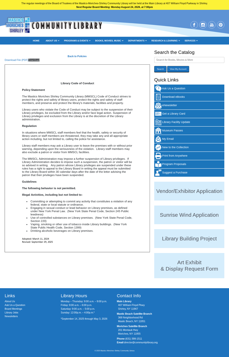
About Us (10, 301)
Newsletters (11, 316)
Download (34, 60)
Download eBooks (173, 96)
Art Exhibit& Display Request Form (189, 265)
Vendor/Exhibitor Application (189, 191)
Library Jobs (11, 312)
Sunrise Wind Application (189, 215)
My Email (167, 138)
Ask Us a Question (173, 88)
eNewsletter (169, 105)
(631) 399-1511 (133, 338)
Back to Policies (77, 56)
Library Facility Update (175, 121)
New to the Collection (175, 147)
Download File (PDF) (16, 60)
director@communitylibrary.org (141, 342)
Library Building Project (189, 238)
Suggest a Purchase (174, 172)
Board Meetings (13, 308)
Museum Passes (172, 130)
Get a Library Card (173, 113)
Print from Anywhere (174, 155)
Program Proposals (173, 163)
